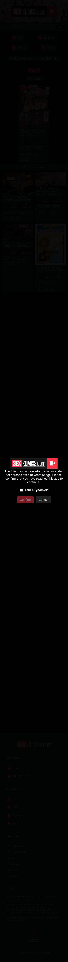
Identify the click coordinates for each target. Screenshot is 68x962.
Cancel (43, 500)
